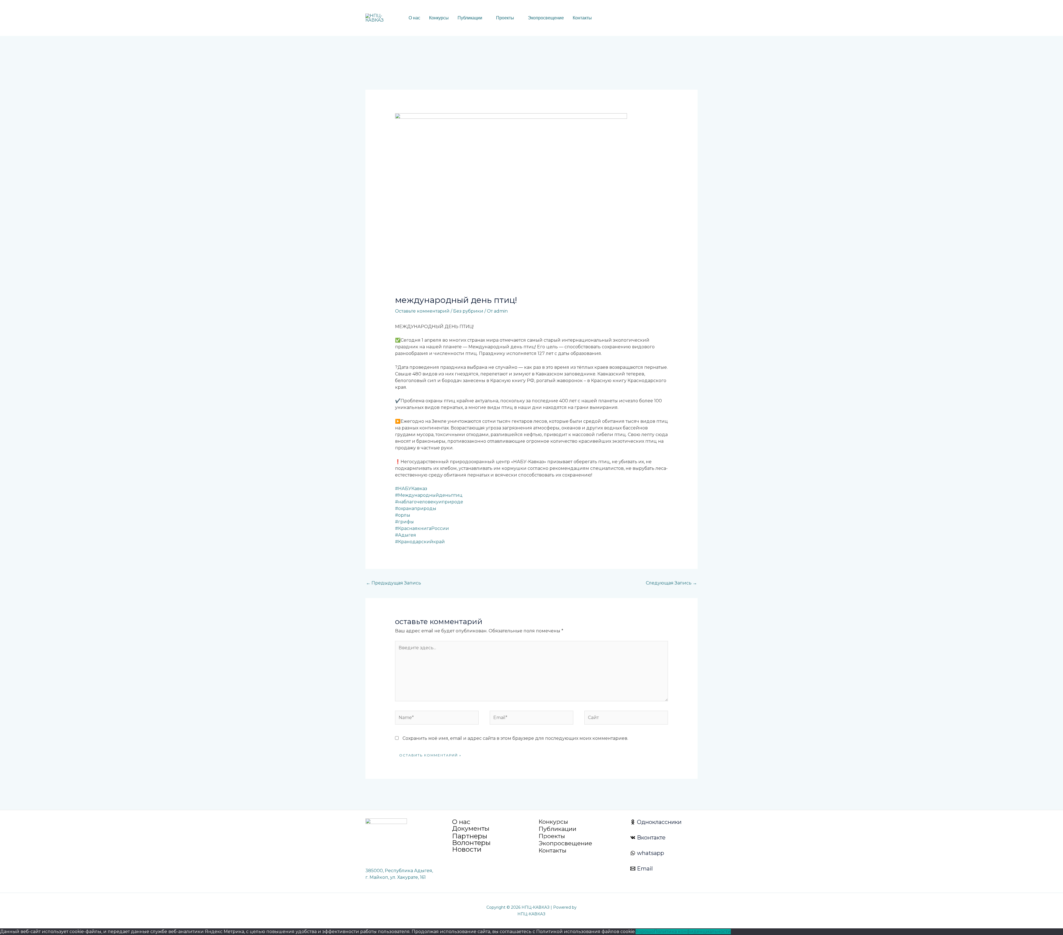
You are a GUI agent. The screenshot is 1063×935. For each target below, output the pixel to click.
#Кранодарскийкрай (420, 541)
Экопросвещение (546, 18)
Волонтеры (471, 843)
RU (609, 18)
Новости (466, 849)
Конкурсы (439, 18)
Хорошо (645, 931)
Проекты (505, 18)
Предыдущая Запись (393, 583)
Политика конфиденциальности (692, 931)
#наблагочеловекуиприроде (429, 501)
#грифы (404, 521)
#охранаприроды (415, 508)
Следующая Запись (671, 583)
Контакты (582, 18)
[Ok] (669, 18)
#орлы (402, 515)
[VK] (660, 18)
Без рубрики (468, 311)
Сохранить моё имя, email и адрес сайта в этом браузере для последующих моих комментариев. (515, 738)
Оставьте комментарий (422, 311)
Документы (470, 828)
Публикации (470, 18)
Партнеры (469, 836)
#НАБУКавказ (411, 488)
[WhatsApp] (652, 18)
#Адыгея (405, 535)
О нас (414, 18)
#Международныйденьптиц (429, 495)
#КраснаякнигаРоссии (422, 528)
